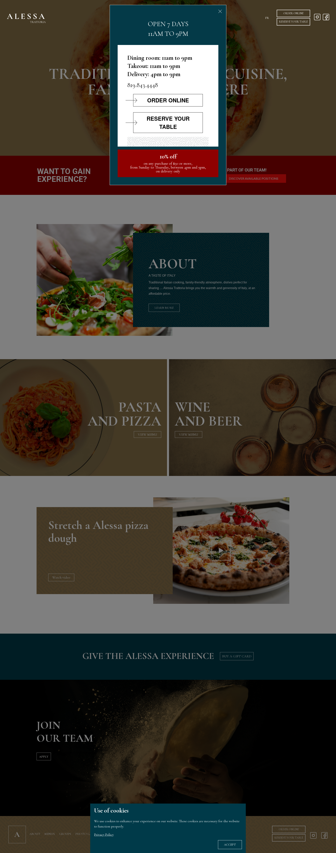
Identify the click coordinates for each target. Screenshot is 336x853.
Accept (230, 845)
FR (267, 18)
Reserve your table (293, 21)
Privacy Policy (104, 834)
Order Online (293, 13)
